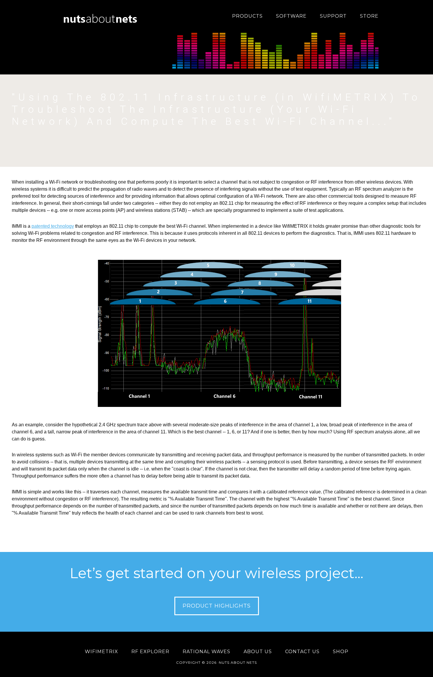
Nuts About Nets (102, 16)
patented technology (53, 226)
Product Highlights (217, 606)
